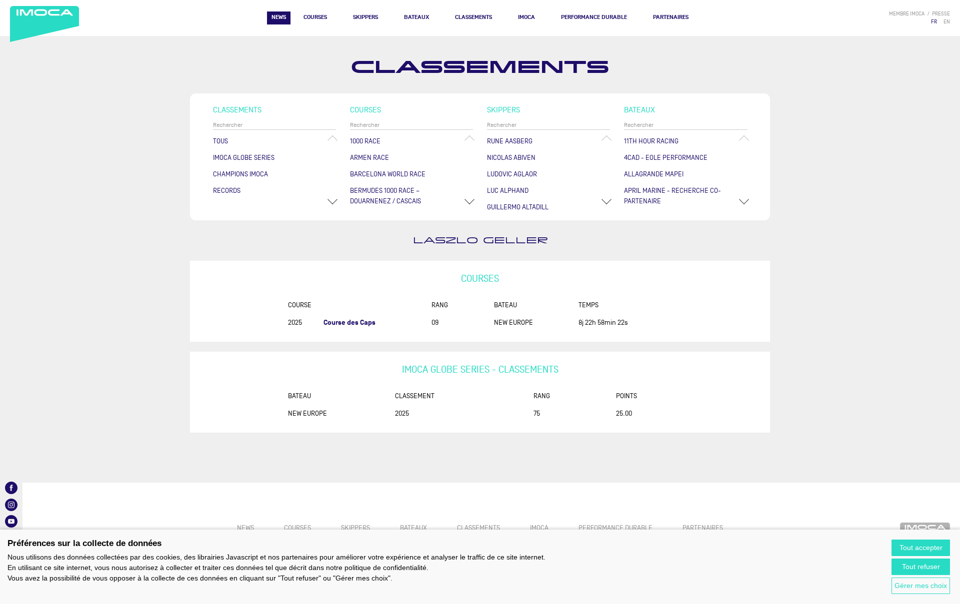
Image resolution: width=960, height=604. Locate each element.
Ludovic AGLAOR (512, 174)
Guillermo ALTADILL (517, 207)
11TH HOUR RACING (651, 141)
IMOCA (526, 17)
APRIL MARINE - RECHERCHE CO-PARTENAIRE (672, 196)
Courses (315, 17)
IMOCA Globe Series (243, 157)
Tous (220, 141)
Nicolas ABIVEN (511, 157)
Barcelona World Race (388, 174)
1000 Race (365, 141)
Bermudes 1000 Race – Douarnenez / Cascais (385, 196)
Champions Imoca (240, 174)
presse (941, 13)
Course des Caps (350, 322)
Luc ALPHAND (507, 190)
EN (947, 21)
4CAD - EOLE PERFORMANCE (666, 157)
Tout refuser (921, 567)
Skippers (365, 17)
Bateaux (416, 17)
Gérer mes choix (920, 586)
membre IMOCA (906, 13)
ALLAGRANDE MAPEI (654, 174)
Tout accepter (921, 548)
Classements (473, 17)
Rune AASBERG (509, 141)
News (279, 17)
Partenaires (670, 17)
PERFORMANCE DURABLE (594, 17)
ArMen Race (369, 157)
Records (226, 190)
